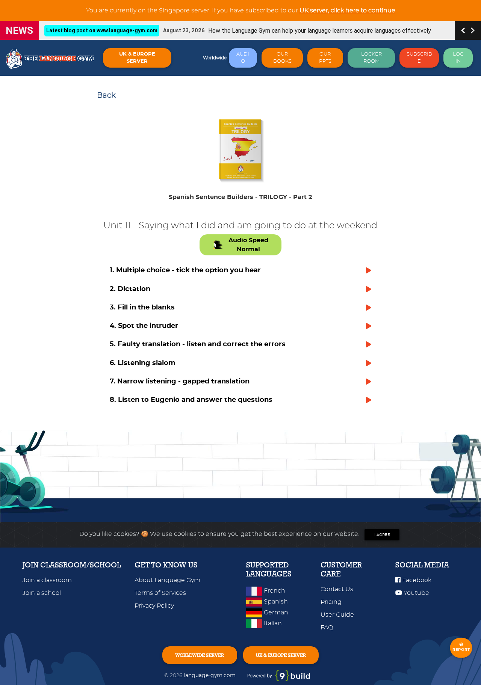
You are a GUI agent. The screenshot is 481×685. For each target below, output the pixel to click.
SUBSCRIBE (419, 58)
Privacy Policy (154, 606)
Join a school (42, 593)
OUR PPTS (325, 58)
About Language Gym (167, 580)
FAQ (327, 628)
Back (106, 95)
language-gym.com (210, 675)
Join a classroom (47, 580)
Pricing (331, 602)
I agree (382, 535)
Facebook (416, 580)
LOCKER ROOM (371, 58)
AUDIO (242, 58)
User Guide (337, 615)
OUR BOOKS (282, 58)
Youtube (415, 593)
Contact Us (337, 589)
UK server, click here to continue (347, 11)
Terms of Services (160, 593)
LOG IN (458, 58)
